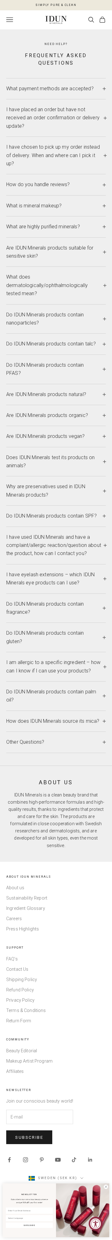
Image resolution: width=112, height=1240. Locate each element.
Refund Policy (20, 989)
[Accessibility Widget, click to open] (96, 1224)
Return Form (18, 1020)
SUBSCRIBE (29, 1225)
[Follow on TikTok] (74, 1160)
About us (15, 887)
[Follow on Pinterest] (42, 1160)
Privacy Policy (20, 1000)
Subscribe (29, 1137)
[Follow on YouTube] (58, 1160)
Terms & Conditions (26, 1010)
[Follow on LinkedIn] (90, 1160)
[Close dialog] (106, 1186)
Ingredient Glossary (25, 908)
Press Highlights (22, 928)
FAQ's (12, 958)
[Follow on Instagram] (25, 1160)
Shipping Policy (21, 979)
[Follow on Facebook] (9, 1160)
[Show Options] (50, 1218)
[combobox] (28, 1218)
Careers (14, 918)
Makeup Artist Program (29, 1061)
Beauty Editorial (21, 1050)
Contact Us (17, 969)
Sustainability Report (26, 897)
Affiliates (15, 1071)
